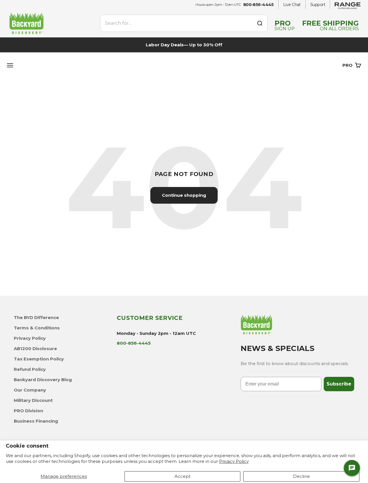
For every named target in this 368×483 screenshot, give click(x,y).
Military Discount (33, 400)
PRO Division (28, 410)
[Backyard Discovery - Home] (51, 23)
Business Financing (36, 421)
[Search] (259, 23)
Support (317, 5)
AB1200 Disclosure (35, 348)
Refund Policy (30, 369)
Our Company (30, 390)
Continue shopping (184, 195)
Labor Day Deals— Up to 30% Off (184, 44)
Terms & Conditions (37, 328)
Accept (183, 476)
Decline (301, 476)
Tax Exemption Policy (39, 359)
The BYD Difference (36, 317)
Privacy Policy (234, 461)
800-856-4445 (258, 5)
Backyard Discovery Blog (43, 379)
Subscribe (339, 384)
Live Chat (292, 4)
